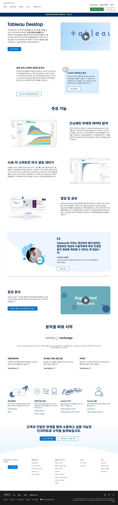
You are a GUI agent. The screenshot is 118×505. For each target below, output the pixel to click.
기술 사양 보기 (91, 409)
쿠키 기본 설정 (35, 499)
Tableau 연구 (34, 471)
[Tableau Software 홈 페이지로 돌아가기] (10, 3)
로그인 (112, 4)
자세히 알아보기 (12, 368)
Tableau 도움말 (105, 468)
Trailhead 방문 (38, 411)
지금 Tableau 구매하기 (67, 438)
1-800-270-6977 (103, 4)
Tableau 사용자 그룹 (60, 465)
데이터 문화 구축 (35, 465)
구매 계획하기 (74, 89)
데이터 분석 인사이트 (36, 468)
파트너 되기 (83, 465)
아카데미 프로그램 (59, 480)
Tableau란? (34, 460)
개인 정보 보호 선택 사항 (48, 499)
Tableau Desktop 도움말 (94, 412)
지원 (102, 460)
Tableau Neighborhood (61, 477)
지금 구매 (109, 9)
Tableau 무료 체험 (47, 438)
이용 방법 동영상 (12, 409)
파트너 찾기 (83, 463)
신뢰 (14, 495)
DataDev (57, 471)
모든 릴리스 (104, 471)
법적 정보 (6, 499)
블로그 (19, 495)
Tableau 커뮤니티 (60, 460)
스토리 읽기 (63, 269)
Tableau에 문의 (94, 4)
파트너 (82, 460)
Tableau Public (59, 463)
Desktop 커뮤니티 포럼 (67, 409)
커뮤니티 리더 (58, 468)
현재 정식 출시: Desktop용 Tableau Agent (22, 308)
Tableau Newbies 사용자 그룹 (69, 412)
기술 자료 (103, 463)
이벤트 (56, 483)
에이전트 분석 (35, 463)
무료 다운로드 (14, 49)
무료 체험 (12, 467)
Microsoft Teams (100, 205)
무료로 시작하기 (97, 9)
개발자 (25, 495)
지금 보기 (69, 14)
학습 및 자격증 (104, 465)
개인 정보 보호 (20, 499)
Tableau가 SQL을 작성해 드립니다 (29, 94)
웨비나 (9, 412)
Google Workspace (88, 205)
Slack (62, 208)
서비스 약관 (12, 499)
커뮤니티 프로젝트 (39, 414)
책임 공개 (28, 499)
